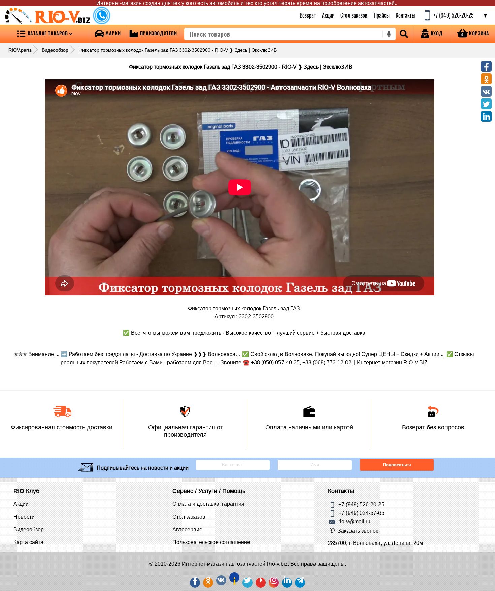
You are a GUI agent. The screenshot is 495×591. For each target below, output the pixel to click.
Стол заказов (354, 15)
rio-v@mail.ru (354, 521)
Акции (328, 15)
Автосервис (187, 529)
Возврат (308, 15)
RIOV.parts (20, 50)
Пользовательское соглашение (211, 542)
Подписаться (397, 464)
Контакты (405, 15)
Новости (24, 517)
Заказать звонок (358, 531)
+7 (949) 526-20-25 (361, 504)
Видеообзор (55, 50)
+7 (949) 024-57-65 (361, 512)
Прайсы (382, 15)
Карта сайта (28, 542)
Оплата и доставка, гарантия (208, 504)
